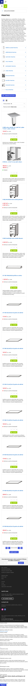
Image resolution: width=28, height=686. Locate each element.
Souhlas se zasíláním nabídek (7, 572)
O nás (2, 583)
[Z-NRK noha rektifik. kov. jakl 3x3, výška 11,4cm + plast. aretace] (14, 119)
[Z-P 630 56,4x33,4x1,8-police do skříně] (14, 446)
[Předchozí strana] (9, 548)
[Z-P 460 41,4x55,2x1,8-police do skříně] (14, 412)
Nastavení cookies (4, 631)
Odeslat (21, 563)
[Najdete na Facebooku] (5, 609)
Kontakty (3, 585)
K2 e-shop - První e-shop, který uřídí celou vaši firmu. (12, 620)
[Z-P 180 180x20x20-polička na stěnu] (14, 267)
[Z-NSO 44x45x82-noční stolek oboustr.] (14, 230)
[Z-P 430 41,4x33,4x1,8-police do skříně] (14, 376)
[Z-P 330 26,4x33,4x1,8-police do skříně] (14, 304)
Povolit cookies (9, 630)
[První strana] (7, 548)
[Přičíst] (17, 137)
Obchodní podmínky (5, 569)
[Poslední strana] (22, 548)
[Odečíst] (11, 137)
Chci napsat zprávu (7, 598)
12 (11, 103)
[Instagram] (2, 609)
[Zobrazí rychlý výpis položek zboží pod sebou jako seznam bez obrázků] (6, 100)
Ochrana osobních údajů (6, 570)
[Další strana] (19, 548)
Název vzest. (14, 106)
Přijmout (3, 685)
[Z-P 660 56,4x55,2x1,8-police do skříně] (14, 482)
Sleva (2, 578)
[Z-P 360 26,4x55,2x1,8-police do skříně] (14, 340)
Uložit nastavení (3, 674)
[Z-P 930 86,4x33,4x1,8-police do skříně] (14, 518)
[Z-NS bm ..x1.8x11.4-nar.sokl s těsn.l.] (14, 153)
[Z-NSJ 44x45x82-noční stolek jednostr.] (14, 191)
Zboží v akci (3, 577)
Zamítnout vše (3, 630)
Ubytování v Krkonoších (6, 586)
